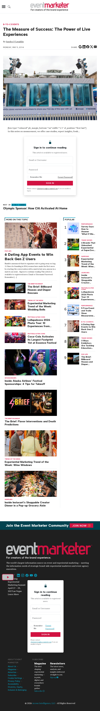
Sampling (8, 499)
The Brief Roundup (12, 418)
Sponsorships (10, 378)
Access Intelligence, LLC (43, 703)
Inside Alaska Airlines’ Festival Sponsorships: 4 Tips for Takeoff (25, 382)
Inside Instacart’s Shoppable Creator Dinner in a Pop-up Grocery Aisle (27, 504)
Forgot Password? (65, 177)
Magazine (12, 669)
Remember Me (36, 177)
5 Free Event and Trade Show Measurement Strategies (88, 312)
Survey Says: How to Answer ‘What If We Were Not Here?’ (87, 230)
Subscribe (12, 675)
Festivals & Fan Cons (36, 317)
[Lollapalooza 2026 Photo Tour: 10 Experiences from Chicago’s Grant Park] (15, 321)
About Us (12, 666)
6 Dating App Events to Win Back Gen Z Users (29, 256)
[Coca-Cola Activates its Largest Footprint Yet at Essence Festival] (15, 337)
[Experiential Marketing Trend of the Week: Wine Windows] (31, 443)
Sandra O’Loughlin (15, 41)
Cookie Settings (15, 678)
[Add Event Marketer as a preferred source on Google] (80, 47)
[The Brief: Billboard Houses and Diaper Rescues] (15, 287)
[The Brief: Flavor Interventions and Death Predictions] (31, 402)
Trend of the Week (12, 459)
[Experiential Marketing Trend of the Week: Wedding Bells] (15, 304)
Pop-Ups (8, 251)
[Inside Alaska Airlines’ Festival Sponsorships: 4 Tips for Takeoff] (31, 362)
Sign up (53, 677)
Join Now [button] (80, 525)
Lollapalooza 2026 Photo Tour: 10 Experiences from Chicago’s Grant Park (41, 323)
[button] (4, 7)
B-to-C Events (11, 24)
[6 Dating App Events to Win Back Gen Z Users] (31, 235)
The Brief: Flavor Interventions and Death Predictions (30, 423)
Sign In (50, 183)
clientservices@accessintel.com (47, 189)
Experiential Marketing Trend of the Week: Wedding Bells (41, 306)
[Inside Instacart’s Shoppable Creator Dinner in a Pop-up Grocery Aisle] (31, 483)
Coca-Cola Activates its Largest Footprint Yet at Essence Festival (42, 339)
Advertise (12, 672)
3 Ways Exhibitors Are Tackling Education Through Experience (87, 344)
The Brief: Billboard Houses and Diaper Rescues (40, 289)
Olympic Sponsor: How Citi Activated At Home (35, 208)
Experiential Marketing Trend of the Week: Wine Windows (27, 463)
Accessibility (13, 684)
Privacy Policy (14, 681)
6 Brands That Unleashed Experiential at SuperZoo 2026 (88, 247)
